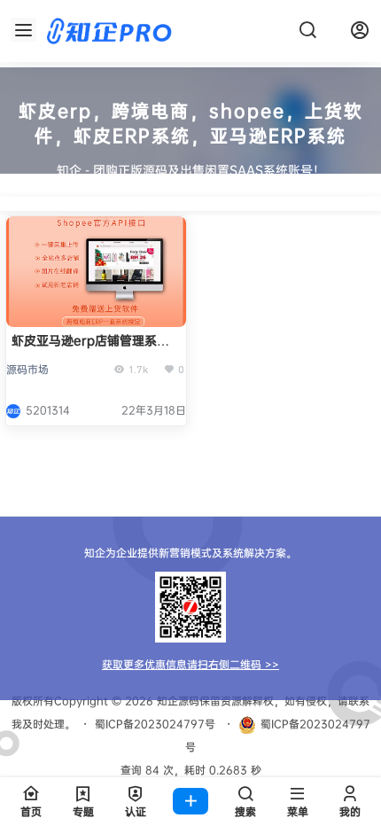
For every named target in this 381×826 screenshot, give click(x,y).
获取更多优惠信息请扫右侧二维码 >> (190, 664)
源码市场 (27, 369)
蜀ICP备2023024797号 (155, 723)
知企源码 (176, 700)
